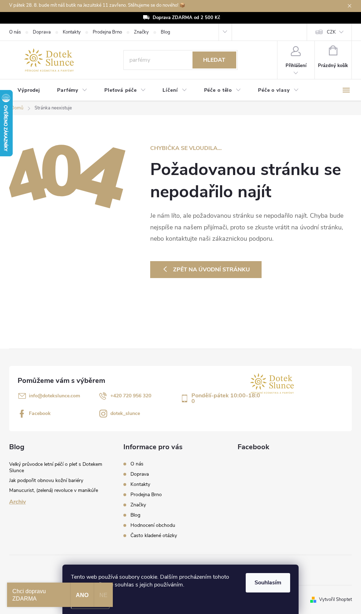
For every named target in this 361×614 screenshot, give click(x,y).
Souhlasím (268, 582)
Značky (141, 32)
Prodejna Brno (107, 32)
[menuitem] (29, 90)
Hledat (214, 60)
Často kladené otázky (153, 535)
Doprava (42, 32)
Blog (165, 32)
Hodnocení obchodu (152, 525)
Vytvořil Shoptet (335, 599)
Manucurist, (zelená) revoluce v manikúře (53, 490)
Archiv (17, 502)
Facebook (40, 413)
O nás (15, 32)
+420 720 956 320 (130, 395)
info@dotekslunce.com (54, 395)
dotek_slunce (125, 413)
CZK (331, 32)
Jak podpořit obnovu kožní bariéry (46, 480)
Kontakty (72, 32)
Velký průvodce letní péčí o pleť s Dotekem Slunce (55, 467)
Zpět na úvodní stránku (211, 269)
